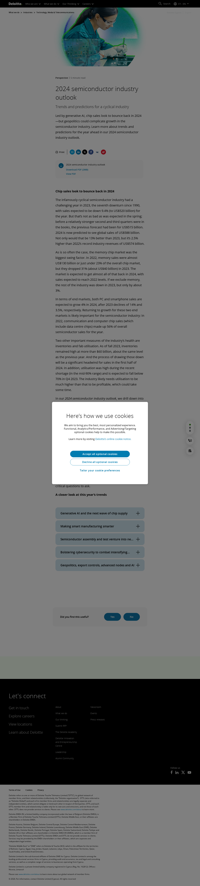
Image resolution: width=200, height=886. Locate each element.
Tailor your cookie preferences (100, 470)
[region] (100, 443)
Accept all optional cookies (100, 454)
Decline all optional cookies (100, 462)
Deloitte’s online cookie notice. (113, 439)
